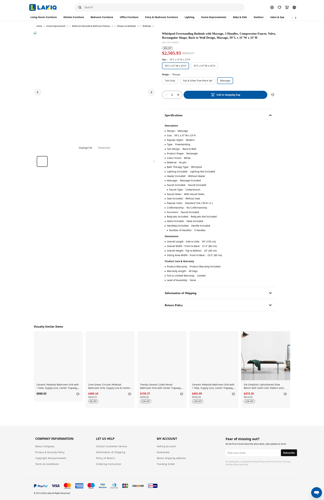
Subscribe (289, 452)
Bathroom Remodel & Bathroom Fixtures (91, 26)
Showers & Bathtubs (126, 26)
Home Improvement (55, 26)
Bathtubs (147, 26)
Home (39, 26)
